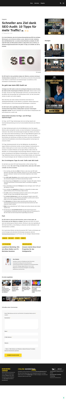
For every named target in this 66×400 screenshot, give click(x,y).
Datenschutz (58, 377)
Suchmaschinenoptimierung (8, 233)
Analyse (5, 238)
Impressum (52, 377)
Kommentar (8, 317)
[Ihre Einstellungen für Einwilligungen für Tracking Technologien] (64, 398)
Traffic (18, 238)
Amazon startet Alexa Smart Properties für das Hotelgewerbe (31, 249)
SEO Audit (11, 238)
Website (23, 238)
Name (6, 331)
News (31, 3)
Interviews (36, 3)
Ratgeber (43, 3)
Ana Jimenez (16, 259)
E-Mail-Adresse (8, 337)
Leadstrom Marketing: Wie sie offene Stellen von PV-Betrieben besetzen (10, 249)
